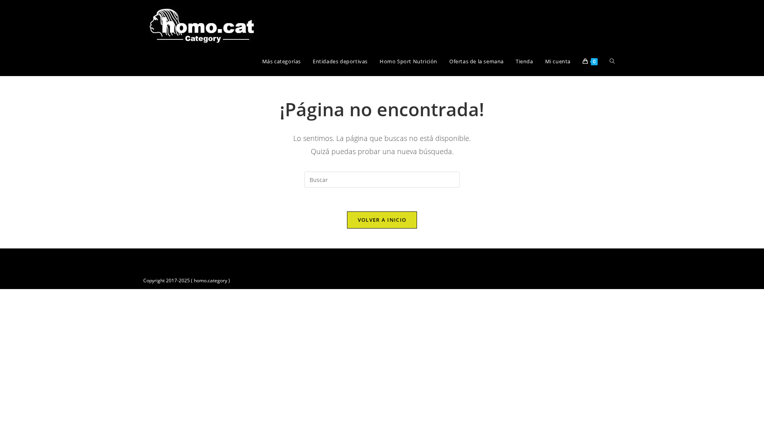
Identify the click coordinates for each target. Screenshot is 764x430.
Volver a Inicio (382, 219)
